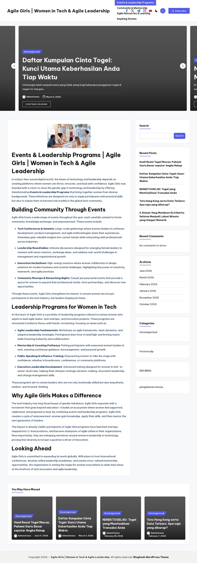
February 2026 (148, 284)
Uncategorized (27, 52)
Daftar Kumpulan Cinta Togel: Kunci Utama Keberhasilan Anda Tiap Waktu (67, 68)
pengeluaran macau (151, 387)
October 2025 (148, 304)
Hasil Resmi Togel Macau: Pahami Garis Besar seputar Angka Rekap (160, 163)
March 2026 (146, 277)
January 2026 (147, 291)
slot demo (145, 370)
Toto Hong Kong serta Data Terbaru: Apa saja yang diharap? (162, 202)
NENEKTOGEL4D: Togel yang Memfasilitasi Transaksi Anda (158, 191)
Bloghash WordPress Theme (151, 557)
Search (144, 125)
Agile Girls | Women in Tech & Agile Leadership (58, 11)
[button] (179, 11)
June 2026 (145, 270)
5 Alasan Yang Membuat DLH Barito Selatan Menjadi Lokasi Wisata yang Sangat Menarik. (161, 216)
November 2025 (149, 297)
